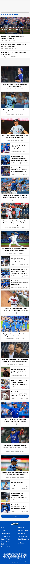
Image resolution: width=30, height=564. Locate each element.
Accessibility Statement (5, 543)
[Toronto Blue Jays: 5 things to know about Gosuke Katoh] (15, 372)
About (3, 527)
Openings (21, 527)
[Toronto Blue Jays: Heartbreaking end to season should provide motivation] (15, 497)
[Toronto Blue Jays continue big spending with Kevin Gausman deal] (15, 395)
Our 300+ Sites (23, 530)
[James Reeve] (11, 253)
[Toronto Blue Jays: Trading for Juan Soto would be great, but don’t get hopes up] (15, 216)
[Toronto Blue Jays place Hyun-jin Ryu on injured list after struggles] (15, 243)
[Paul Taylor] (4, 32)
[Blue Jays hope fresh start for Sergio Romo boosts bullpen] (15, 46)
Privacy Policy (5, 536)
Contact (3, 530)
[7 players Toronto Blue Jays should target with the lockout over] (15, 328)
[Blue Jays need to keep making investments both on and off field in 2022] (15, 384)
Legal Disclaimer (23, 539)
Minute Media (11, 550)
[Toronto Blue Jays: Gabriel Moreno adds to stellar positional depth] (15, 160)
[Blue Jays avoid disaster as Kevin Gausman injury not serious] (15, 25)
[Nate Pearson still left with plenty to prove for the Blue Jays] (15, 148)
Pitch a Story (22, 533)
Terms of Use (22, 536)
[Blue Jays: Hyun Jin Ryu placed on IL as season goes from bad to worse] (15, 190)
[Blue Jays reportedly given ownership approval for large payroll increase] (15, 354)
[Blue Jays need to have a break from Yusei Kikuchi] (15, 55)
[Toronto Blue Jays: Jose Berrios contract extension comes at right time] (15, 440)
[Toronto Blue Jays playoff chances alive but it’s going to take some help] (15, 508)
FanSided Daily (5, 533)
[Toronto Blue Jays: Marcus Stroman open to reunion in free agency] (15, 485)
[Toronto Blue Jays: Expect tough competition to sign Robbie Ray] (15, 414)
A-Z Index (21, 543)
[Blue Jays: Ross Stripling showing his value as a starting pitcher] (15, 130)
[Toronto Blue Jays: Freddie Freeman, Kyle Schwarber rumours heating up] (15, 302)
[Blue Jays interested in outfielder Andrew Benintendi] (15, 38)
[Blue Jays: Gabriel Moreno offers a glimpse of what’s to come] (15, 104)
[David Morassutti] (15, 163)
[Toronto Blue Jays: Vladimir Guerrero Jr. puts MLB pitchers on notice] (15, 261)
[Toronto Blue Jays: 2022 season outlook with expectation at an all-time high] (15, 273)
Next (15, 516)
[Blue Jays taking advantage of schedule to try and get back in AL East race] (15, 171)
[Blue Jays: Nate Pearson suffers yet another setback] (15, 78)
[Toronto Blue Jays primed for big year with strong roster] (15, 284)
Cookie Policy (5, 539)
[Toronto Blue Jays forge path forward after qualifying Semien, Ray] (15, 467)
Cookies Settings (6, 547)
